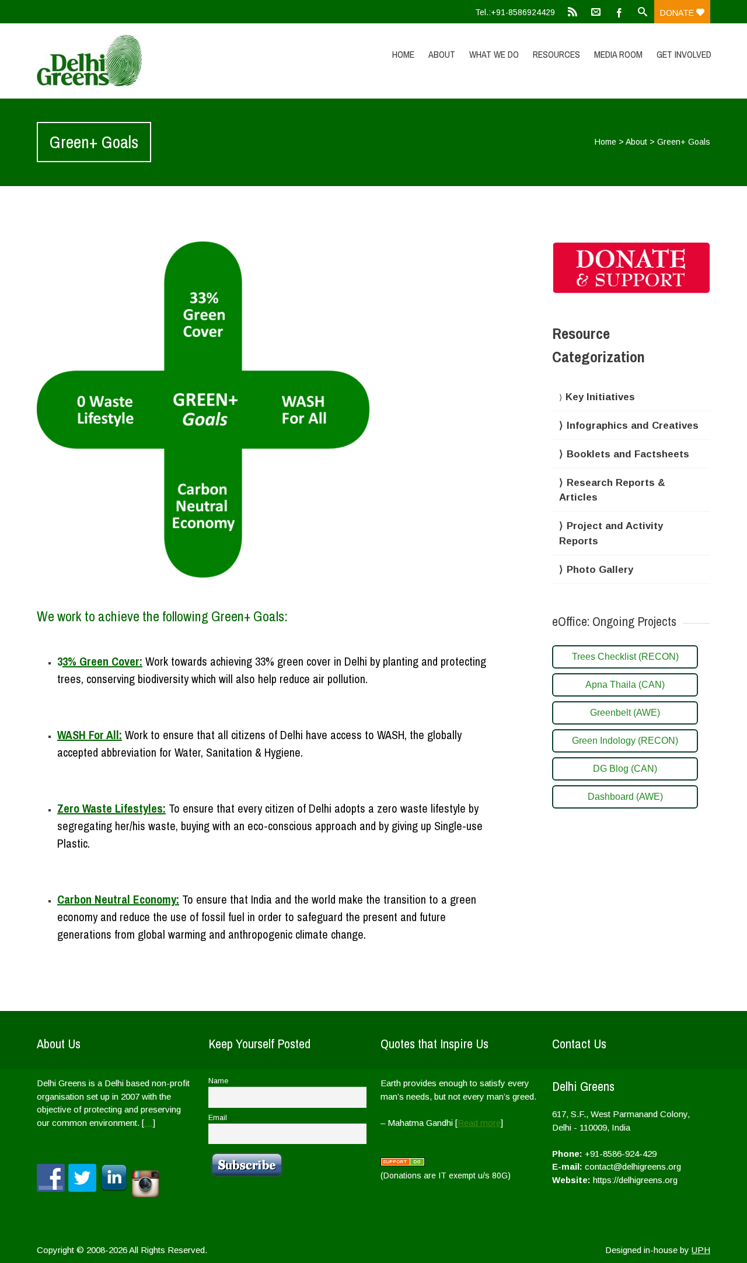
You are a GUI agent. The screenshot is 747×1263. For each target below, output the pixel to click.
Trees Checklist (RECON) (625, 657)
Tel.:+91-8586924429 (515, 12)
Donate (678, 13)
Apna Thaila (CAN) (625, 685)
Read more (479, 1123)
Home (403, 54)
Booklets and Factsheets (628, 454)
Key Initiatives (600, 397)
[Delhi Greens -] (137, 60)
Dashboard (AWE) (625, 797)
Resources (556, 54)
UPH (701, 1250)
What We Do (494, 54)
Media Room (618, 54)
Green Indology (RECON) (625, 741)
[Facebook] (619, 11)
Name (218, 1081)
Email (217, 1118)
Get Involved (684, 54)
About (441, 54)
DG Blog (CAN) (625, 769)
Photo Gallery (600, 569)
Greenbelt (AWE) (625, 713)
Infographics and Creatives (633, 425)
